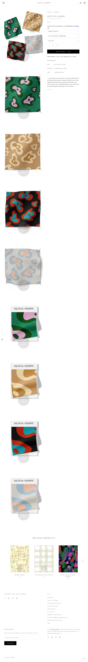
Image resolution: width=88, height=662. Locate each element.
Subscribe (10, 643)
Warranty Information (52, 606)
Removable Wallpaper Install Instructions (57, 617)
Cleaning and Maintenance (54, 603)
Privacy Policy (51, 612)
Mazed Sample (20, 575)
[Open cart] (84, 3)
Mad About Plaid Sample (44, 575)
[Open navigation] (4, 2)
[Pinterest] (57, 89)
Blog (48, 623)
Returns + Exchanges (52, 600)
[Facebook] (53, 89)
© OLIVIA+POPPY (9, 657)
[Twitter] (55, 89)
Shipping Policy (51, 609)
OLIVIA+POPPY (56, 629)
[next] (83, 560)
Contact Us (50, 597)
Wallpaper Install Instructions (54, 614)
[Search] (81, 3)
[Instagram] (12, 598)
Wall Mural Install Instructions (54, 620)
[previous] (5, 560)
